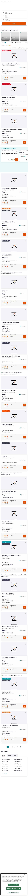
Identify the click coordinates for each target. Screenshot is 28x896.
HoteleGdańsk (17, 761)
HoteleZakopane (6, 759)
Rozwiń (5, 773)
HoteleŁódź (5, 768)
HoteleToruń (17, 768)
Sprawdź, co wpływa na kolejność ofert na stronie (19, 47)
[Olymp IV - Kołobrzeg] (14, 448)
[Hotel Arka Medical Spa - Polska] (14, 213)
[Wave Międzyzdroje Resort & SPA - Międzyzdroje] (14, 314)
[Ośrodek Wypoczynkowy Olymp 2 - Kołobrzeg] (14, 347)
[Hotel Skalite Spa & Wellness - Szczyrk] (14, 649)
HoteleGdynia (5, 770)
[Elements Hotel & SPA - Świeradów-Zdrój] (14, 584)
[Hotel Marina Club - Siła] (14, 245)
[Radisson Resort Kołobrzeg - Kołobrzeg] (14, 483)
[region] (14, 55)
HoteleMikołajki (18, 770)
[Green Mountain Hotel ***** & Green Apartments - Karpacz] (14, 547)
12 (17, 747)
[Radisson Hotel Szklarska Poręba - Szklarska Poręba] (14, 618)
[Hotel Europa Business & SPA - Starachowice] (14, 180)
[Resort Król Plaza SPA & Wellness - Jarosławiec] (14, 55)
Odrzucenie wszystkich (13, 884)
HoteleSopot (5, 764)
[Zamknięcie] (24, 874)
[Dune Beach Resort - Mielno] (14, 513)
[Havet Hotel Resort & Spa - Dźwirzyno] (14, 89)
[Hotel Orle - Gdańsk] (14, 282)
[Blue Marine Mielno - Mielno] (14, 683)
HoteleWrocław (17, 759)
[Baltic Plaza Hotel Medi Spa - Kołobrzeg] (14, 382)
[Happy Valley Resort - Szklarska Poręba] (14, 416)
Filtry (3, 42)
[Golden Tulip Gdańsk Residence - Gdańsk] (14, 717)
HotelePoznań (5, 766)
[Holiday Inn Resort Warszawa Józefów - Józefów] (14, 121)
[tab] (11, 61)
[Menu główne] (25, 2)
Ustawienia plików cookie (13, 892)
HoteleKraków (5, 761)
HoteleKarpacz (17, 764)
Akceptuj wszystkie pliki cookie (13, 888)
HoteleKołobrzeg (18, 766)
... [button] (14, 747)
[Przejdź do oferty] (24, 78)
